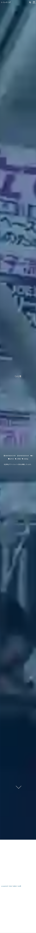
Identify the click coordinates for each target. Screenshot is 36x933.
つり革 (18, 376)
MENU (34, 3)
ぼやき (12, 459)
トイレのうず (6, 2)
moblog (26, 459)
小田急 (19, 459)
